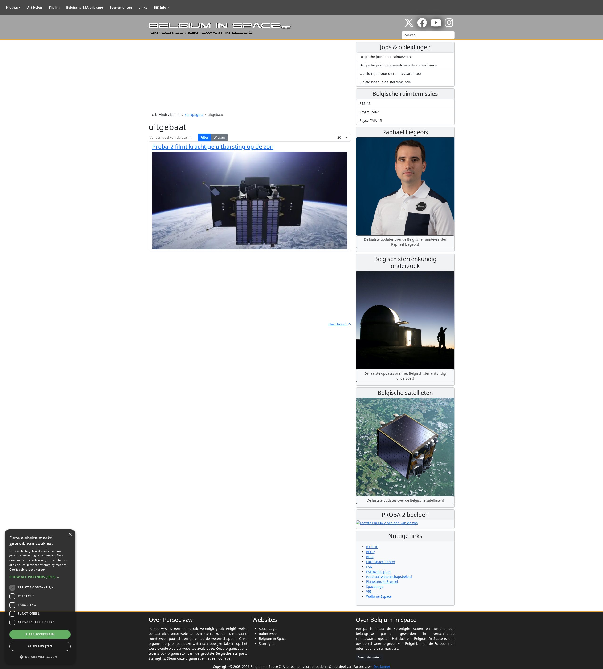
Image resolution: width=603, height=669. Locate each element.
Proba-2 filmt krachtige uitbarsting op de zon (212, 146)
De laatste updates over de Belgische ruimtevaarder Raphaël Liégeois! (405, 242)
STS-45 (365, 103)
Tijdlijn (54, 7)
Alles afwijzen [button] (40, 646)
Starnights (267, 643)
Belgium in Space (272, 638)
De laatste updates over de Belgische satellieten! (405, 500)
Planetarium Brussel (382, 581)
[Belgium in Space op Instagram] (449, 25)
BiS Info (160, 7)
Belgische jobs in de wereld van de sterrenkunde (398, 65)
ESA (369, 566)
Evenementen (121, 7)
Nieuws (12, 7)
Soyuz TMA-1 (370, 112)
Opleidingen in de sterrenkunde (385, 82)
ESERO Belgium (378, 571)
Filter (204, 137)
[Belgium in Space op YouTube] (435, 25)
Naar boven (338, 324)
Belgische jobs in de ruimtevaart (385, 56)
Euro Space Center (380, 562)
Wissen (219, 137)
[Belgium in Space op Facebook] (422, 25)
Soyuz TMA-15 (371, 120)
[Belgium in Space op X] (409, 25)
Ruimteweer (268, 633)
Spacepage (374, 586)
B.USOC (372, 547)
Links (143, 7)
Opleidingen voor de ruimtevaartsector (390, 73)
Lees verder (37, 570)
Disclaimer (382, 666)
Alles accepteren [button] (39, 634)
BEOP (370, 552)
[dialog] (40, 596)
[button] (40, 576)
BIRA (370, 557)
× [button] (70, 534)
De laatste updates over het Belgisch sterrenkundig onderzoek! (405, 376)
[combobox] (428, 35)
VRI (368, 591)
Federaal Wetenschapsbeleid (389, 576)
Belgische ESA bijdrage (84, 7)
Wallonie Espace (379, 596)
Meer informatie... (370, 657)
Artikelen (34, 7)
